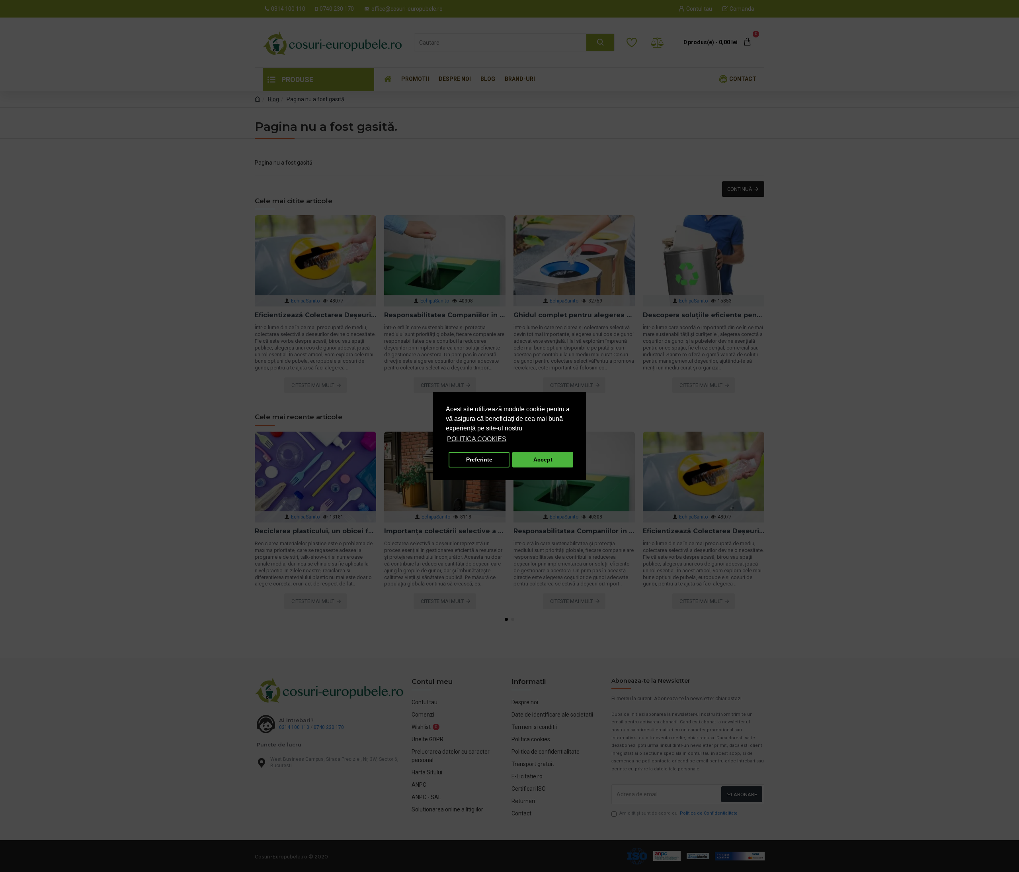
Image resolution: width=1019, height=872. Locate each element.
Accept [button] (542, 459)
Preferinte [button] (479, 459)
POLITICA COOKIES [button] (476, 439)
